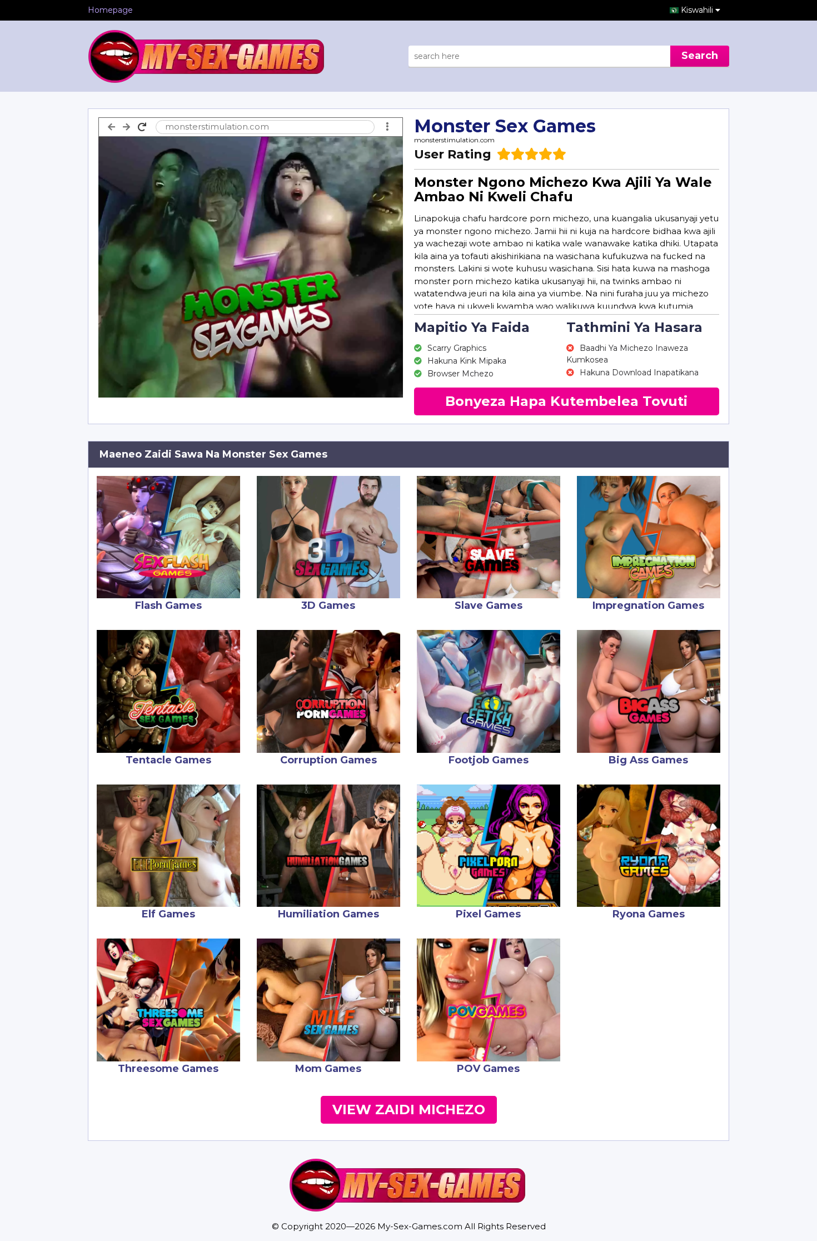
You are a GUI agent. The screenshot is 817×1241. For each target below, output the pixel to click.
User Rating (452, 154)
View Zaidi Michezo (408, 1109)
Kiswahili (698, 10)
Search (699, 55)
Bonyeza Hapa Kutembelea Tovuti (566, 401)
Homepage (110, 10)
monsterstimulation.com (454, 140)
